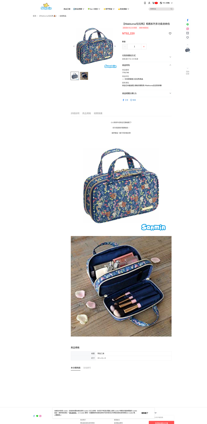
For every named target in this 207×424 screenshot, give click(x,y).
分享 (126, 100)
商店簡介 (83, 420)
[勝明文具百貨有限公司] (46, 6)
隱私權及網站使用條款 (87, 423)
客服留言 (117, 420)
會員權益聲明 (118, 423)
